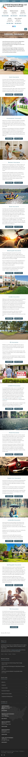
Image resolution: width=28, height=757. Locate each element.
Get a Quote (18, 94)
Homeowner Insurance (14, 118)
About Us (3, 682)
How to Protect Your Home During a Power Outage (12, 663)
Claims (14, 1)
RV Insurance (14, 342)
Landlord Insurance (14, 386)
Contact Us (4, 685)
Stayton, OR (14, 12)
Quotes (4, 1)
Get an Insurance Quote (6, 693)
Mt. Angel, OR (18, 20)
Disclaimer (22, 751)
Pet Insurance (14, 609)
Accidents (23, 1)
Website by (10, 752)
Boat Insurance (14, 206)
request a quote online (16, 649)
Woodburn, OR (10, 20)
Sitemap (13, 654)
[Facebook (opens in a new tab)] (13, 26)
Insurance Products (6, 690)
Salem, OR (5, 12)
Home (2, 654)
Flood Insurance (14, 433)
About (6, 654)
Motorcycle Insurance (14, 251)
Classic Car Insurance (14, 478)
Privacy (16, 751)
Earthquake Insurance (14, 565)
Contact (9, 654)
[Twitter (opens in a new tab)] (14, 26)
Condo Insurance (14, 297)
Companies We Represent (7, 696)
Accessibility (3, 752)
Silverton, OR (22, 12)
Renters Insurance (14, 162)
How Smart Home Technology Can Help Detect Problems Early (13, 668)
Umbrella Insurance (14, 520)
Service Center (5, 688)
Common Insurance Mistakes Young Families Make (12, 672)
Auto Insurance (14, 77)
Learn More (9, 94)
